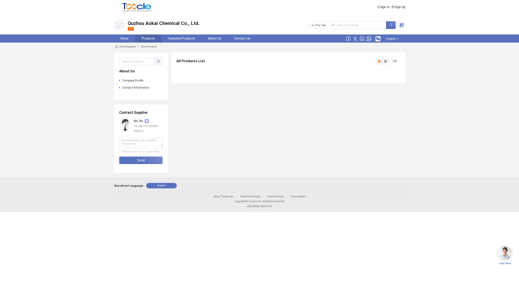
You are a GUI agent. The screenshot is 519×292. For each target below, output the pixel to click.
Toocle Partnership (250, 196)
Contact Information (135, 87)
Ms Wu (139, 121)
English (161, 185)
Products (148, 38)
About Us (214, 38)
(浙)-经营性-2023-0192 (259, 206)
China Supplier (127, 46)
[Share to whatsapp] (369, 38)
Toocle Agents (298, 196)
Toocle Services (275, 196)
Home (124, 38)
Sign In (384, 7)
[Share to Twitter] (355, 38)
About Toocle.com (223, 196)
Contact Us (242, 38)
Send (141, 160)
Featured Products (181, 38)
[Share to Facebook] (348, 38)
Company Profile (133, 80)
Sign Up (400, 7)
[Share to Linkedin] (362, 38)
